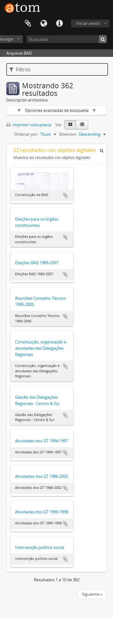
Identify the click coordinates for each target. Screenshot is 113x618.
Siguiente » (92, 594)
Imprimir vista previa (31, 125)
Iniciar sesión (88, 23)
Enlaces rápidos (59, 23)
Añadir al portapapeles (65, 195)
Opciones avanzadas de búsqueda (56, 110)
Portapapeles (28, 23)
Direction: (68, 134)
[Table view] (82, 124)
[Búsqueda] (103, 39)
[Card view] (70, 124)
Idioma (43, 23)
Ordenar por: (26, 134)
